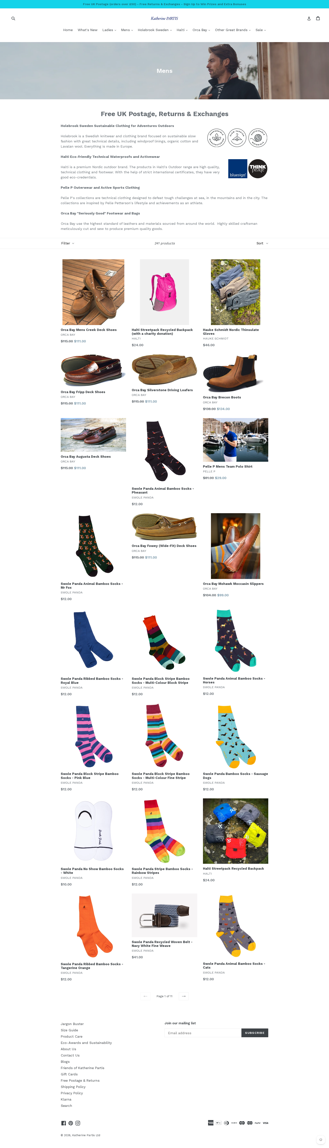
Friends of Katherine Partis (82, 1068)
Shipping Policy (73, 1087)
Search (66, 1106)
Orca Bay (202, 30)
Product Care (71, 1036)
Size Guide (69, 1030)
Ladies (110, 30)
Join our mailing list (180, 1023)
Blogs (65, 1062)
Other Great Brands (233, 30)
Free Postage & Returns (80, 1080)
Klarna (66, 1099)
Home (68, 30)
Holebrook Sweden (156, 30)
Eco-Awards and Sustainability (86, 1043)
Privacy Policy (72, 1093)
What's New (87, 30)
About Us (68, 1049)
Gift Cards (69, 1074)
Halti (183, 30)
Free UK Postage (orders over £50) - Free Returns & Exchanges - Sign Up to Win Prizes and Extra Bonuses (164, 4)
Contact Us (70, 1055)
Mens (128, 30)
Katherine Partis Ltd (86, 1135)
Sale (262, 30)
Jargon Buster (72, 1024)
